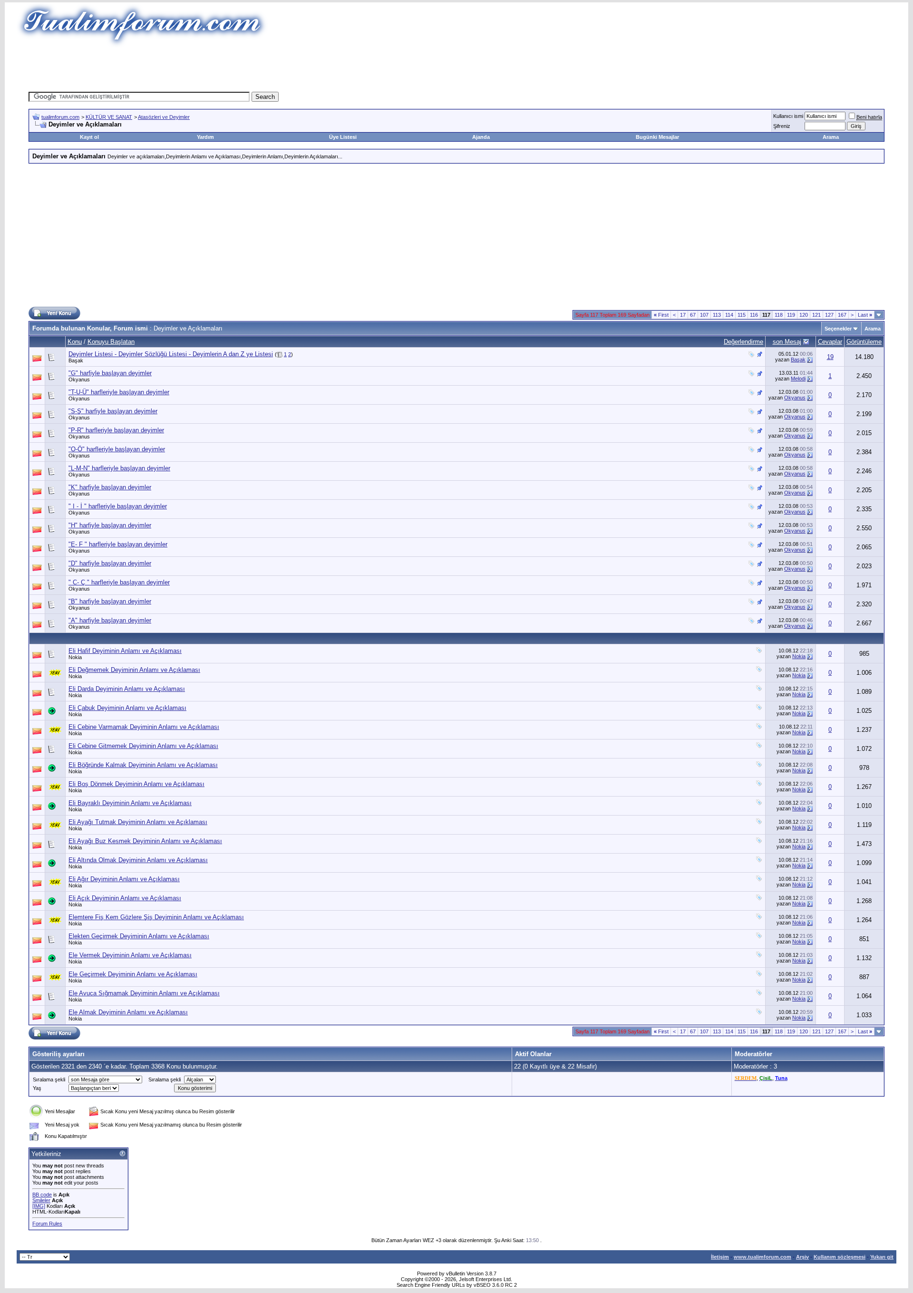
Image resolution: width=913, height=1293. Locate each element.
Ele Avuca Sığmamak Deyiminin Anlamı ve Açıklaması (144, 993)
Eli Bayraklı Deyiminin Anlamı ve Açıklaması (130, 803)
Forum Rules (47, 1223)
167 (842, 315)
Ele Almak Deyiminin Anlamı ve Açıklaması (128, 1012)
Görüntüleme (864, 341)
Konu (75, 341)
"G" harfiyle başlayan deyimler (110, 373)
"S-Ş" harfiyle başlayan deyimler (112, 411)
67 (693, 315)
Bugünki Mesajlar (657, 137)
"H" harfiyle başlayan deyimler (109, 525)
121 (816, 315)
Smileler (41, 1200)
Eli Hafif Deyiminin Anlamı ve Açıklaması (125, 650)
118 (779, 315)
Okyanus (79, 379)
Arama (831, 137)
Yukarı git (882, 1257)
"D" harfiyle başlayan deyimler (109, 563)
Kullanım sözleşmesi (839, 1257)
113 (717, 315)
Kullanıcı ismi (788, 116)
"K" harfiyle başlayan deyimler (109, 487)
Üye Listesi (343, 137)
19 (830, 356)
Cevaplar (830, 341)
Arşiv (802, 1257)
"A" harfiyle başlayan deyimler (109, 620)
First (661, 315)
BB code (42, 1194)
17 (683, 315)
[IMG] (38, 1206)
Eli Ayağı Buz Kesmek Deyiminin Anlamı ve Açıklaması (145, 841)
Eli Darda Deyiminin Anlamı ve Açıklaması (126, 688)
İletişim (720, 1257)
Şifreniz (781, 126)
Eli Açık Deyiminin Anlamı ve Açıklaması (124, 898)
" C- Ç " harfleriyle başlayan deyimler (119, 582)
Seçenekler (838, 328)
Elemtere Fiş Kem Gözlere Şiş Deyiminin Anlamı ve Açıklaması (156, 917)
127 (829, 315)
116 (754, 315)
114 (729, 315)
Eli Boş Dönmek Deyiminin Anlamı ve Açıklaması (136, 783)
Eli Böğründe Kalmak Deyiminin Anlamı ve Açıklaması (143, 764)
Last (865, 315)
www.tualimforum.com (762, 1257)
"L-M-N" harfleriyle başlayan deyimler (119, 468)
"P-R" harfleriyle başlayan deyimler (116, 430)
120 (803, 315)
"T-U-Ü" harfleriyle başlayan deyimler (118, 392)
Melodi (798, 378)
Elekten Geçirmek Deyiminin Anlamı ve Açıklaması (138, 936)
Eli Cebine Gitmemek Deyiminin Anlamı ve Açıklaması (143, 745)
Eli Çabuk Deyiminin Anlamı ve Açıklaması (127, 707)
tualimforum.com (60, 117)
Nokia (75, 657)
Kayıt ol (89, 137)
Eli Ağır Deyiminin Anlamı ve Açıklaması (124, 879)
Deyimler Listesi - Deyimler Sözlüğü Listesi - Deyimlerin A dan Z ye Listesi (170, 354)
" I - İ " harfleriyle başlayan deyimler (117, 506)
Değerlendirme (743, 341)
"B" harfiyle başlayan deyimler (109, 601)
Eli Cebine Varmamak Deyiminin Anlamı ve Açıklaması (143, 726)
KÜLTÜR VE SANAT (109, 117)
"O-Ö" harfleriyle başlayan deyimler (116, 449)
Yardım (205, 137)
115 (742, 315)
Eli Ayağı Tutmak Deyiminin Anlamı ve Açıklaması (137, 822)
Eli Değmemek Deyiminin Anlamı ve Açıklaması (134, 669)
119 (791, 315)
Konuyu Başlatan (111, 341)
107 (704, 315)
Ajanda (481, 137)
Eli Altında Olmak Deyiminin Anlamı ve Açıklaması (138, 860)
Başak (75, 360)
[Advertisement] (282, 69)
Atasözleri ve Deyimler (164, 117)
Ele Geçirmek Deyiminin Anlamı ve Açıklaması (132, 974)
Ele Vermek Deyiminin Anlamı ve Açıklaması (130, 955)
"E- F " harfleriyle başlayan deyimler (117, 544)
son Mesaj (787, 341)
